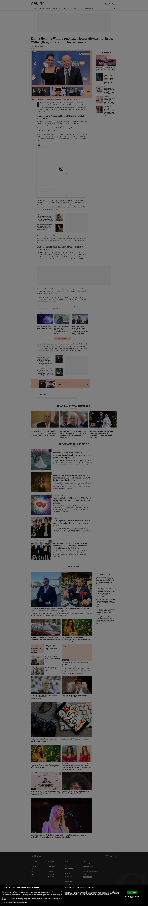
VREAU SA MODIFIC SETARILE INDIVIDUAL (131, 897)
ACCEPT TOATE (132, 892)
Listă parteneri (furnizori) (70, 896)
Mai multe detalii (51, 892)
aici (52, 898)
